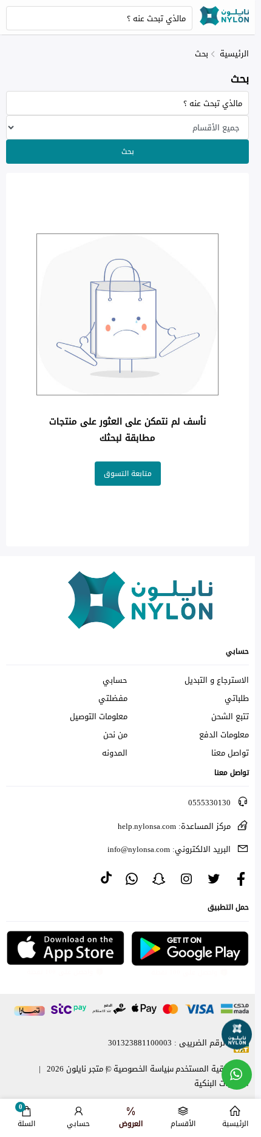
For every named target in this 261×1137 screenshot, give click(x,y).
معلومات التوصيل (98, 717)
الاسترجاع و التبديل (217, 680)
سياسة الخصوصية (144, 1068)
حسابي (115, 680)
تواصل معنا (230, 753)
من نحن (115, 735)
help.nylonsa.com (174, 826)
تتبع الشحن (230, 717)
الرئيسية (234, 54)
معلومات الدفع (224, 735)
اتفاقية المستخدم (206, 1068)
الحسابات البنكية (221, 1083)
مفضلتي (112, 699)
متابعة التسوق (128, 473)
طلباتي (237, 699)
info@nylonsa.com (169, 849)
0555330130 (209, 802)
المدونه (114, 753)
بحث (201, 54)
